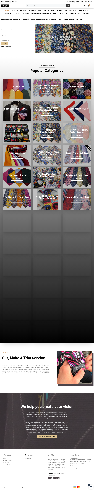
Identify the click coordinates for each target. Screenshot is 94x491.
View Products (17, 178)
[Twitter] (51, 478)
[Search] (68, 5)
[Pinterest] (54, 478)
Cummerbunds (82, 10)
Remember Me (5, 40)
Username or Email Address (9, 30)
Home (7, 10)
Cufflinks (59, 10)
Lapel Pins (8, 13)
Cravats (45, 10)
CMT (79, 13)
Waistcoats (73, 13)
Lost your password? (6, 46)
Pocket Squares (21, 10)
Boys (39, 10)
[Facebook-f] (49, 478)
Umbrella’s (26, 13)
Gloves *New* (63, 13)
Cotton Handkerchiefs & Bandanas (41, 13)
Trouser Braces (69, 10)
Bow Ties (32, 10)
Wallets (55, 13)
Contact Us (86, 13)
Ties (12, 10)
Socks (52, 10)
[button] (37, 38)
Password (3, 35)
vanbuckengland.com (54, 473)
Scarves (17, 13)
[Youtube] (58, 478)
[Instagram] (56, 478)
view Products (47, 333)
